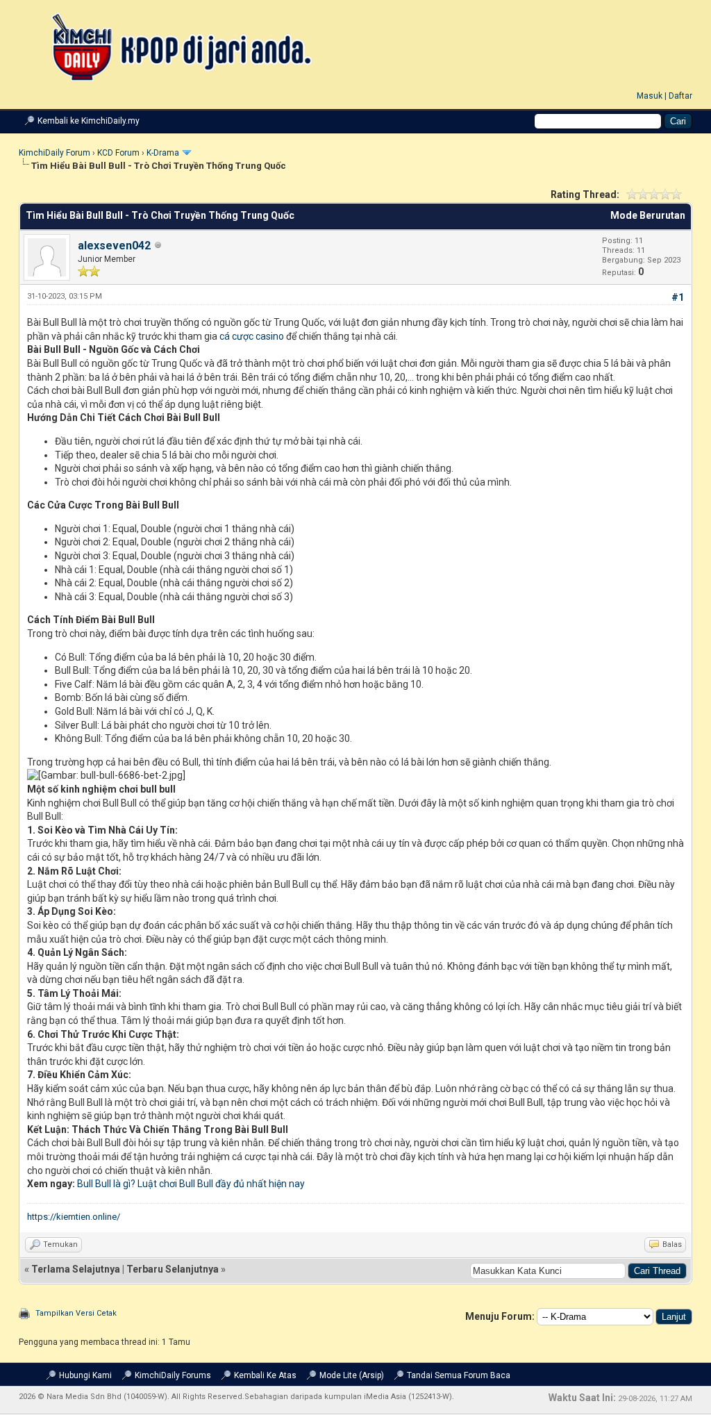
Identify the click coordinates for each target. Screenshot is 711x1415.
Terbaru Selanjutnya (172, 1269)
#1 (677, 297)
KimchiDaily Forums (173, 1375)
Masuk (649, 96)
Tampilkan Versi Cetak (76, 1313)
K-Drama (163, 153)
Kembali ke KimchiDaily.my (88, 121)
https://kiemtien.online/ (73, 1216)
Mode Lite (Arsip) (351, 1375)
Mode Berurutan (647, 215)
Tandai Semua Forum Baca (458, 1375)
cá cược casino (251, 336)
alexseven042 (114, 245)
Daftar (680, 96)
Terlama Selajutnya (75, 1269)
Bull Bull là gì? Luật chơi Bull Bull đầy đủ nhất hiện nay (191, 1183)
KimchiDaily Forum (54, 153)
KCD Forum (118, 153)
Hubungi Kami (85, 1375)
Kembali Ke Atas (265, 1375)
